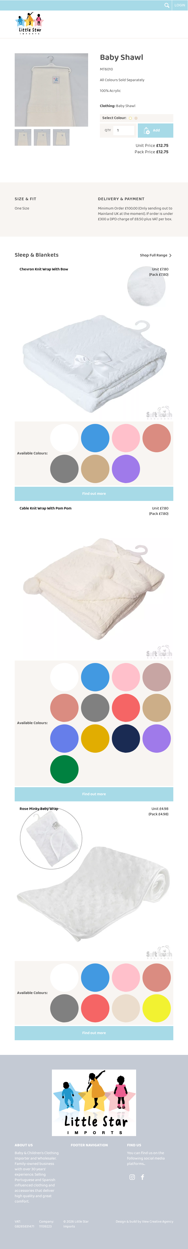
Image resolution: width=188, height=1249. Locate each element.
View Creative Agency (157, 1221)
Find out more (94, 494)
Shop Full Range (153, 255)
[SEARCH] (167, 5)
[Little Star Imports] (29, 34)
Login (180, 5)
